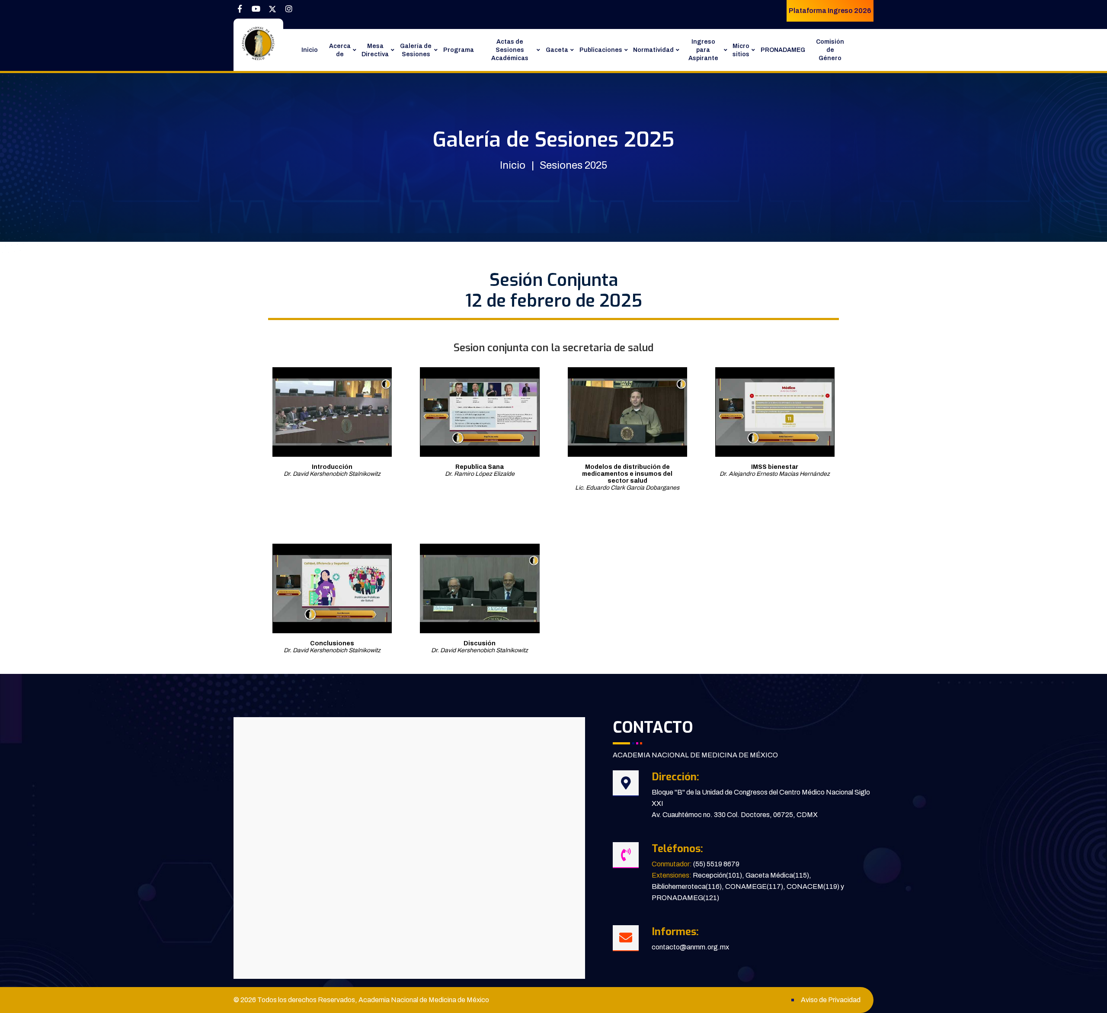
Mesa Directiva (375, 50)
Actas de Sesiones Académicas (509, 49)
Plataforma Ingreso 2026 (830, 10)
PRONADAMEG (783, 50)
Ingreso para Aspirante (703, 49)
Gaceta (557, 50)
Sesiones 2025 (573, 165)
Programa (458, 50)
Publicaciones (600, 50)
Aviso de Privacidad (831, 999)
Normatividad (653, 50)
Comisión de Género (830, 49)
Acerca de (340, 50)
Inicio (309, 50)
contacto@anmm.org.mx (690, 947)
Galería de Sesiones (416, 50)
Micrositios (741, 50)
